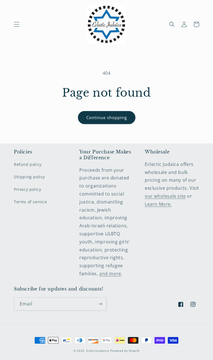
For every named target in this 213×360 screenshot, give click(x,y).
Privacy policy (27, 189)
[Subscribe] (100, 303)
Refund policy (28, 164)
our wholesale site (165, 196)
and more (110, 274)
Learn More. (158, 204)
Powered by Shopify (125, 351)
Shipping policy (29, 176)
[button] (17, 24)
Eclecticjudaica (97, 351)
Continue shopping (106, 117)
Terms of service (30, 201)
